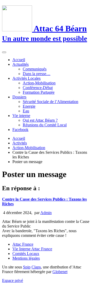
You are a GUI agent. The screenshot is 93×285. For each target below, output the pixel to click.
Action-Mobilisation (39, 83)
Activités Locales (26, 78)
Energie (29, 106)
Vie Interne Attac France (32, 249)
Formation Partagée (39, 92)
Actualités (20, 64)
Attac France (22, 244)
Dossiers (19, 97)
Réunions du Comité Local (45, 125)
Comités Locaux (25, 253)
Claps (36, 267)
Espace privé (12, 280)
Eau (26, 111)
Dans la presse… (36, 73)
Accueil (18, 59)
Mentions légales (26, 258)
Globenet (59, 271)
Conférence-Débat (38, 87)
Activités (19, 143)
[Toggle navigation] (4, 52)
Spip (26, 267)
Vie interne (21, 115)
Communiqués (35, 69)
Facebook (20, 129)
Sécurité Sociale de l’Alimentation (50, 101)
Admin (46, 212)
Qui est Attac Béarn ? (40, 120)
